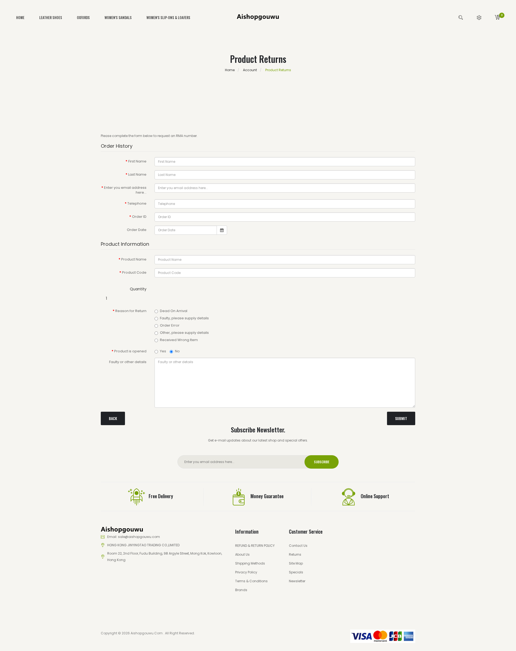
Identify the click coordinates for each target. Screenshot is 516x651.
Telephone (136, 203)
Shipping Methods (250, 563)
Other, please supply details (184, 332)
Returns (295, 554)
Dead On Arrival (173, 311)
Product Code (134, 272)
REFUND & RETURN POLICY (255, 545)
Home (230, 70)
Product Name (133, 259)
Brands (241, 590)
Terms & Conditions (251, 581)
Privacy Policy (246, 572)
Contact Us (298, 545)
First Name (137, 161)
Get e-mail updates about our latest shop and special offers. (258, 440)
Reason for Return (130, 310)
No (177, 351)
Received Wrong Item (179, 340)
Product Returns (277, 70)
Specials (296, 572)
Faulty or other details (127, 361)
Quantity (138, 289)
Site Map (296, 563)
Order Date (136, 229)
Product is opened (130, 351)
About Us (242, 554)
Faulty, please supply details (184, 318)
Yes (163, 351)
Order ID (139, 216)
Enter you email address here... (125, 190)
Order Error (170, 325)
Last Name (137, 174)
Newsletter (297, 581)
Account (249, 70)
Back (113, 418)
